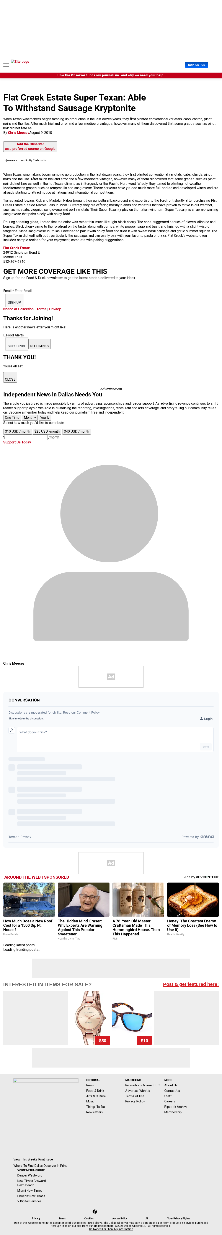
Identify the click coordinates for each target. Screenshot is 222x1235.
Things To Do (95, 1106)
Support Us (196, 65)
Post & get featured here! (191, 984)
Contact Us (172, 1090)
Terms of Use (134, 1096)
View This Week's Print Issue (33, 1159)
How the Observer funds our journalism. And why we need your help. (111, 75)
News (90, 1085)
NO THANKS (39, 346)
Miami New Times (29, 1190)
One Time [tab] (12, 417)
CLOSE (10, 379)
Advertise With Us (137, 1090)
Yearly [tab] (44, 417)
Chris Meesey (18, 133)
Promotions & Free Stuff (142, 1085)
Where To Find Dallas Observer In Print (40, 1165)
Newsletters (94, 1112)
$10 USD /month (17, 431)
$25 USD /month (47, 431)
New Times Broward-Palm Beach (32, 1183)
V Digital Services (29, 1201)
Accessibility (119, 1218)
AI (146, 1218)
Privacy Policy (135, 1101)
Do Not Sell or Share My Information (111, 1229)
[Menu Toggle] (6, 65)
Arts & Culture (96, 1096)
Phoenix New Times (31, 1196)
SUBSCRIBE (17, 346)
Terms (41, 309)
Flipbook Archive (176, 1106)
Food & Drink (95, 1090)
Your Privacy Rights (178, 1218)
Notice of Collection (18, 309)
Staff (168, 1096)
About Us (170, 1085)
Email (8, 291)
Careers (169, 1101)
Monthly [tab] (30, 417)
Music (90, 1101)
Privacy (55, 309)
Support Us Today (17, 442)
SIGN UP (14, 302)
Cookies (89, 1218)
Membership (173, 1112)
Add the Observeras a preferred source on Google (30, 146)
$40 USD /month (76, 431)
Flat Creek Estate (16, 248)
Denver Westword (29, 1175)
